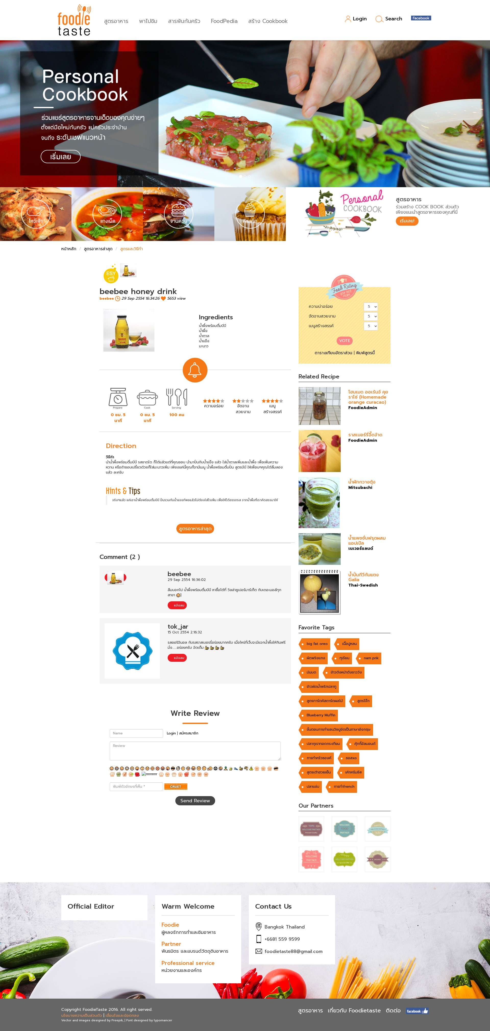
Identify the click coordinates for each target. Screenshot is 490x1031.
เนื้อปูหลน (349, 643)
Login (360, 19)
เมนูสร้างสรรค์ (321, 326)
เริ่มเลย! (407, 220)
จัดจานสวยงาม (322, 316)
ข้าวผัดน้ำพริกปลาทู (321, 686)
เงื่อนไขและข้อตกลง (122, 1015)
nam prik (371, 658)
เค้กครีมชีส (353, 772)
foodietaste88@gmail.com (294, 951)
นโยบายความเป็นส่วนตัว (81, 1015)
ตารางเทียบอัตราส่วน (333, 353)
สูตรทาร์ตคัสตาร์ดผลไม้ (325, 701)
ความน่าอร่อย (321, 306)
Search (393, 18)
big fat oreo (317, 643)
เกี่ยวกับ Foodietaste (354, 1010)
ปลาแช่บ (313, 786)
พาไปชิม (148, 20)
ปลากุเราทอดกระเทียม (323, 743)
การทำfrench (344, 786)
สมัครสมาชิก (188, 733)
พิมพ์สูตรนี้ (365, 353)
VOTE (344, 341)
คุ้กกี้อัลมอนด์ (364, 743)
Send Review (195, 800)
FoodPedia (224, 20)
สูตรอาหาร (116, 20)
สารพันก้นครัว (184, 20)
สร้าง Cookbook (268, 20)
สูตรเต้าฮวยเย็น (319, 772)
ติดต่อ (393, 1010)
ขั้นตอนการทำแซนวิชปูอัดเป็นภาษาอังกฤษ (339, 729)
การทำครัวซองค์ (319, 758)
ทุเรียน (344, 658)
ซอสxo (351, 758)
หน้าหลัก (68, 249)
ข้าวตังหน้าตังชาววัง (346, 672)
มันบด (311, 672)
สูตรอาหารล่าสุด (98, 249)
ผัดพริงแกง (316, 658)
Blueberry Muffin (321, 715)
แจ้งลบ (178, 605)
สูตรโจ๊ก (363, 701)
